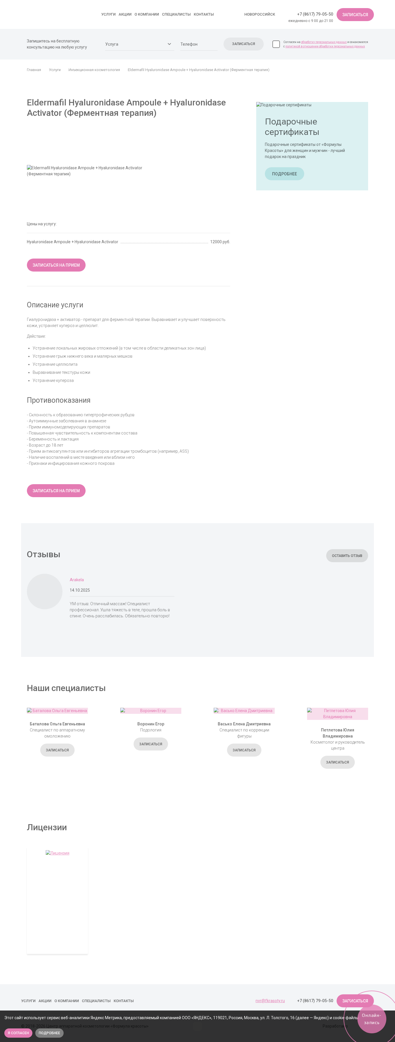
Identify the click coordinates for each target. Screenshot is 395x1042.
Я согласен (18, 1033)
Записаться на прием (56, 265)
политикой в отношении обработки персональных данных (325, 46)
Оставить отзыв (347, 556)
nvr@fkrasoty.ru (270, 1000)
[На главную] (57, 14)
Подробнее (284, 173)
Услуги (108, 14)
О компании (146, 14)
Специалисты (176, 14)
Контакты (204, 14)
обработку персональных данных (324, 42)
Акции (125, 14)
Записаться (355, 14)
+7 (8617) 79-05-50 (315, 14)
